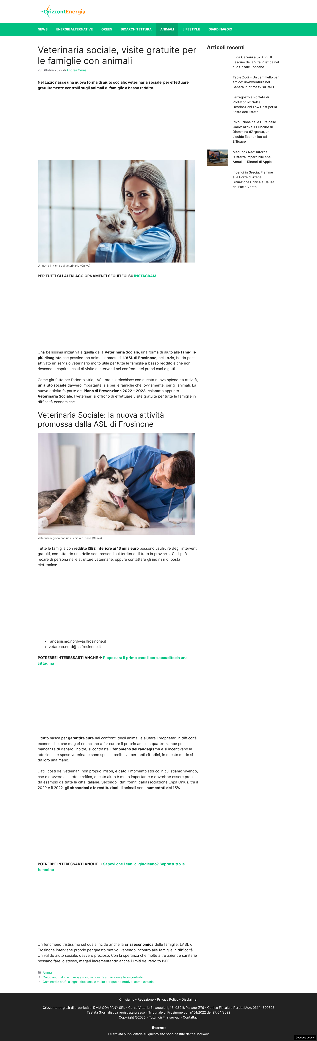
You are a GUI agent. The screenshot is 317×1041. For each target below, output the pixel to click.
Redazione (146, 999)
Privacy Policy (167, 999)
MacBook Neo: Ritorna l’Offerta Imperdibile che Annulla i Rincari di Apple (252, 157)
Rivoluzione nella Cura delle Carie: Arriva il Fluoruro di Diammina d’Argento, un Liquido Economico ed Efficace (254, 131)
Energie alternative (74, 29)
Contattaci (190, 1017)
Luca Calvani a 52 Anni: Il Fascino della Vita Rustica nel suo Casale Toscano (256, 62)
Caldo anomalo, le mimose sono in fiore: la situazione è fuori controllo (93, 977)
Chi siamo (126, 999)
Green (106, 29)
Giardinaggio (220, 29)
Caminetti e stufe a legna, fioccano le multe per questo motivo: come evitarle (98, 982)
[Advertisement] (118, 126)
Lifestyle (191, 29)
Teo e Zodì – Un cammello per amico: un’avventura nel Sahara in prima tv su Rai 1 (256, 82)
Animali (167, 29)
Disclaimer (190, 999)
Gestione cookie (305, 1037)
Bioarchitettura (136, 29)
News (43, 29)
